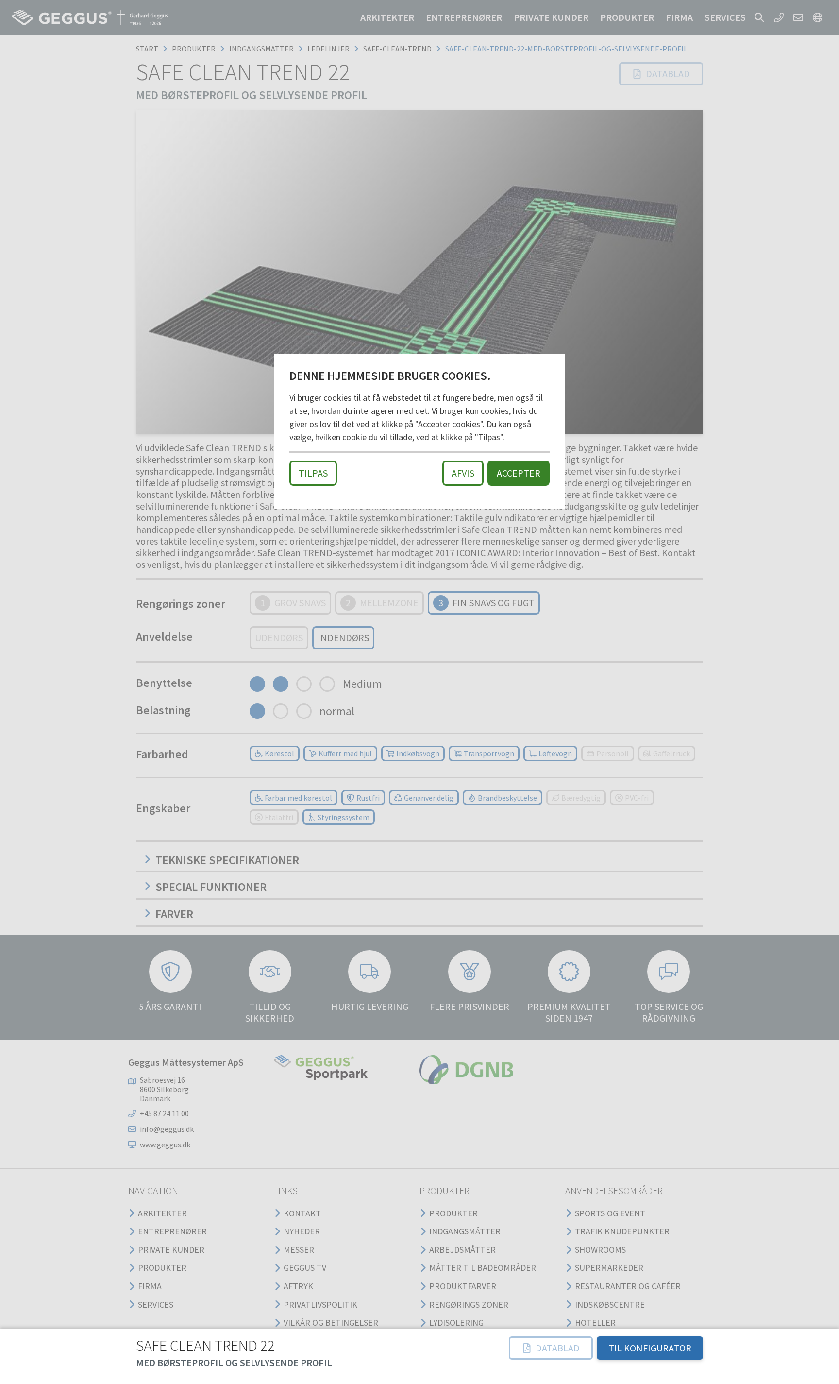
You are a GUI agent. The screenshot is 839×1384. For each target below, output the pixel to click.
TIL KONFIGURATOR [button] (649, 1348)
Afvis (463, 473)
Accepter (518, 473)
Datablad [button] (558, 1348)
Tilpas (313, 473)
